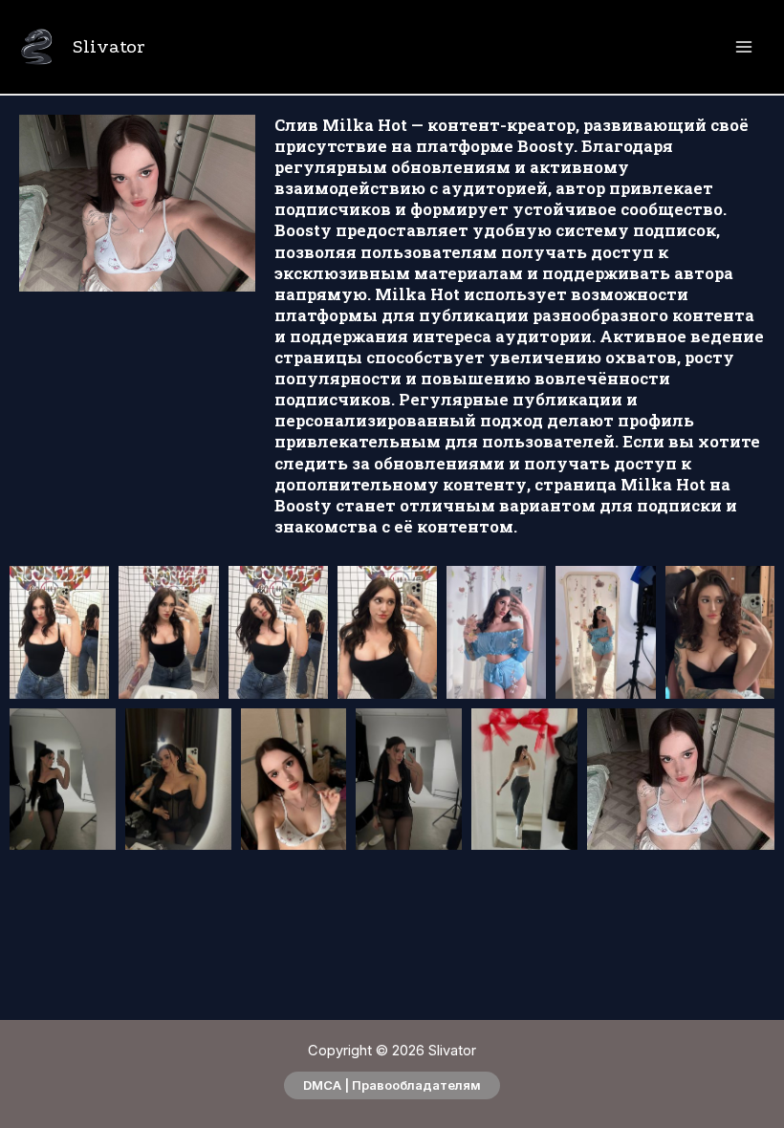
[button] (392, 1085)
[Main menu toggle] (743, 47)
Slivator (108, 46)
